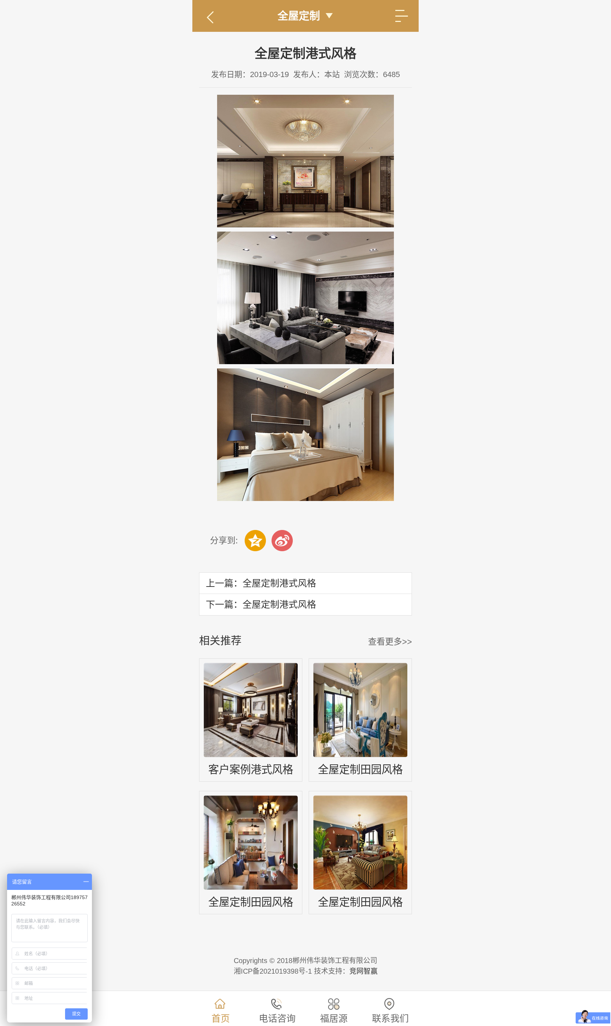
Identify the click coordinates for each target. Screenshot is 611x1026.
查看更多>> (390, 641)
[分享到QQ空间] (255, 540)
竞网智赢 (363, 971)
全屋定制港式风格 (279, 583)
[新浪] (282, 540)
